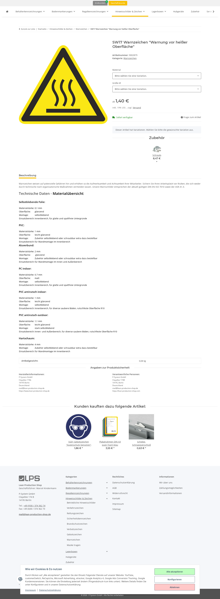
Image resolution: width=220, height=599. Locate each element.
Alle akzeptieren (174, 571)
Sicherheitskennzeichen (79, 518)
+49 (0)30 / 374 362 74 (34, 505)
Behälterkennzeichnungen (79, 482)
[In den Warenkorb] (21, 38)
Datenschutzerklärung (50, 590)
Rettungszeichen (75, 513)
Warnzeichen (130, 58)
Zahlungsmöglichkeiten (171, 488)
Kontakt (116, 498)
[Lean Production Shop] (7, 11)
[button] (211, 11)
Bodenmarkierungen (76, 488)
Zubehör (70, 562)
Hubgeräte (71, 557)
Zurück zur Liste (28, 29)
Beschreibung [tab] (27, 175)
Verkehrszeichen (75, 507)
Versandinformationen (170, 493)
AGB (114, 488)
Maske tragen (74, 545)
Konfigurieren (175, 579)
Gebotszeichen (74, 534)
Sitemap (116, 509)
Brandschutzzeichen (77, 523)
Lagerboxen (71, 551)
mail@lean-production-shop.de (35, 514)
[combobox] (156, 76)
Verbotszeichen (74, 529)
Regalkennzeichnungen (77, 493)
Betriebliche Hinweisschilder (81, 502)
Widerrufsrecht (120, 493)
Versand (137, 107)
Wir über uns (165, 482)
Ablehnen (175, 587)
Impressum (30, 590)
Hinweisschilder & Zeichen (79, 498)
